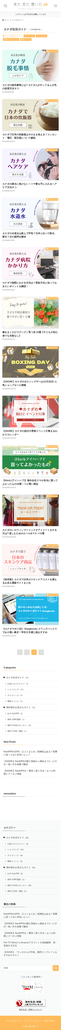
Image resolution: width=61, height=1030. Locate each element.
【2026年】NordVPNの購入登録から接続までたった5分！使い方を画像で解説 (30, 762)
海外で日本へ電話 (16, 731)
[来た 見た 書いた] (30, 6)
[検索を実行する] (56, 968)
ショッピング (41, 36)
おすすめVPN (15, 713)
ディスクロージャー (15, 1021)
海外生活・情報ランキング (30, 1009)
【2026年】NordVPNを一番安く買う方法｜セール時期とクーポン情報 (29, 772)
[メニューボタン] (55, 6)
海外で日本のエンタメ (19, 725)
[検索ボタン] (5, 6)
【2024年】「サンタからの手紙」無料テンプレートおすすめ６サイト (30, 953)
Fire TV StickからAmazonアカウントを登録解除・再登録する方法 (29, 944)
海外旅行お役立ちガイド (20, 707)
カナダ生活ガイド (17, 677)
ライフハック (29, 36)
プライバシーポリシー (33, 1021)
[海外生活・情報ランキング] (30, 1006)
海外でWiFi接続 (15, 719)
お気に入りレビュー (11, 39)
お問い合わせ (49, 1021)
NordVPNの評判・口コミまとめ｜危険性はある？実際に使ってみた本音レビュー (30, 753)
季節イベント (26, 39)
